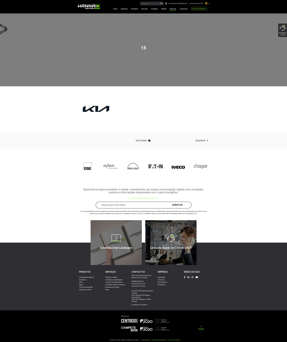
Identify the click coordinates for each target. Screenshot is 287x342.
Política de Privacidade (159, 340)
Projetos (154, 9)
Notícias (173, 9)
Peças (107, 289)
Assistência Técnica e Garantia (115, 285)
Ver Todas (141, 140)
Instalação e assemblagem (113, 280)
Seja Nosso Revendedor (178, 3)
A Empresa (161, 280)
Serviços (144, 9)
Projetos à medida (111, 277)
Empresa (124, 9)
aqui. (195, 213)
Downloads (161, 285)
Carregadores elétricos (86, 277)
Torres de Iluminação (86, 287)
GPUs (81, 282)
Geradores (82, 280)
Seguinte (201, 140)
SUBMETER (177, 205)
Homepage (161, 277)
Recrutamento (162, 282)
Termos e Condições (174, 340)
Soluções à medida (85, 289)
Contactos (184, 9)
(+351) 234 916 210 (196, 3)
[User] (165, 3)
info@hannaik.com (138, 281)
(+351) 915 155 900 (138, 286)
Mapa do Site (146, 340)
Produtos (134, 9)
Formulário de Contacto (139, 305)
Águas (81, 285)
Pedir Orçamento (199, 9)
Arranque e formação (112, 287)
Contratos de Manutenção (114, 282)
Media (163, 9)
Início (115, 9)
